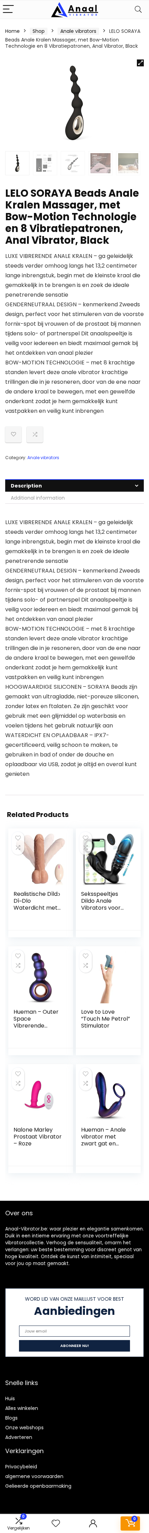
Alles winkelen (21, 1408)
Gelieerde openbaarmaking (38, 1486)
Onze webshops (24, 1427)
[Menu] (8, 9)
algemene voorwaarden (34, 1476)
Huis (10, 1398)
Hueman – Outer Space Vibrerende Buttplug (36, 1022)
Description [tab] (26, 485)
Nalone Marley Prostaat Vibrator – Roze (38, 1137)
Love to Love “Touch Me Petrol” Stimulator (105, 1019)
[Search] (138, 9)
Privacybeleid (21, 1466)
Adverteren (18, 1437)
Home (12, 31)
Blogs (11, 1417)
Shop (39, 31)
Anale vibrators (78, 31)
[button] (140, 62)
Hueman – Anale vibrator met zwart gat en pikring (103, 1140)
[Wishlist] (56, 1523)
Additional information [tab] (38, 497)
